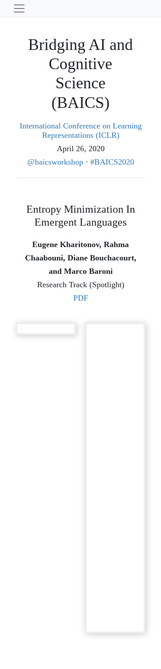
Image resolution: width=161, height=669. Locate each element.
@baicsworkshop (55, 161)
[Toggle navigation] (19, 8)
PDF (80, 297)
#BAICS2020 (112, 161)
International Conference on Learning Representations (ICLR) (81, 130)
